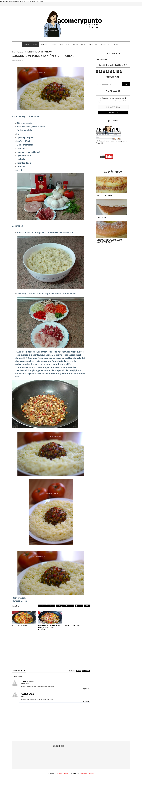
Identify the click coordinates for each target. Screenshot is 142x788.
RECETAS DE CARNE (73, 626)
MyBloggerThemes (87, 773)
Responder (85, 688)
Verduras (105, 44)
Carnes (44, 44)
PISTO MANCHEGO (20, 626)
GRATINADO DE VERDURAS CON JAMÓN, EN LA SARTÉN (49, 628)
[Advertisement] (50, 651)
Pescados (93, 44)
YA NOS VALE (27, 681)
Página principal (30, 44)
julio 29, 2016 (25, 683)
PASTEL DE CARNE (105, 195)
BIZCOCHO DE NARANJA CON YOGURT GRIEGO (110, 241)
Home (13, 52)
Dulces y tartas (79, 44)
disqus (79, 670)
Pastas (115, 44)
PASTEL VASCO (103, 217)
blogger (72, 670)
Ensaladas (64, 44)
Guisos (53, 44)
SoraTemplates (62, 773)
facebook (85, 670)
